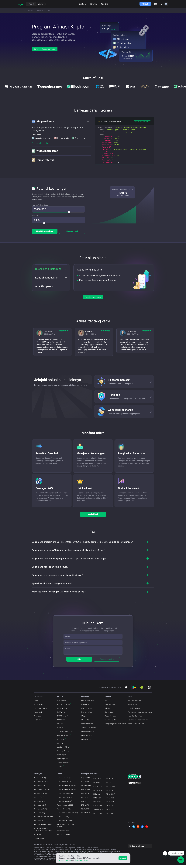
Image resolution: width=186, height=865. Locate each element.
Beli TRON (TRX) (39, 813)
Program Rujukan (87, 708)
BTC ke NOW (110, 802)
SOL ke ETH (109, 778)
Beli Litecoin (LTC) (40, 805)
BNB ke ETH (85, 801)
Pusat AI (60, 727)
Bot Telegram (62, 755)
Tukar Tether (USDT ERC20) (66, 785)
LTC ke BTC (97, 802)
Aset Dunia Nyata (63, 735)
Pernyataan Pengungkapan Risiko (140, 712)
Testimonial (38, 720)
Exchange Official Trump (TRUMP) (65, 825)
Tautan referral (123, 47)
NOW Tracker (61, 716)
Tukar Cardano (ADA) (64, 801)
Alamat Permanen (63, 704)
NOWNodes (85, 739)
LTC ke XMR (97, 782)
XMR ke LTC (97, 794)
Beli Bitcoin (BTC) (40, 778)
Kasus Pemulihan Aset (136, 724)
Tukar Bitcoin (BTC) (64, 778)
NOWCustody (86, 735)
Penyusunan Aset (87, 724)
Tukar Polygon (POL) (64, 809)
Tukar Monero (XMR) (64, 797)
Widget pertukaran (125, 43)
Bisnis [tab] (40, 4)
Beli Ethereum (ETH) (41, 782)
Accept (123, 858)
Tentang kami (38, 700)
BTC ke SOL (109, 813)
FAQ (106, 700)
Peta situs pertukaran (64, 834)
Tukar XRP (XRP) (63, 817)
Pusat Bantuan (110, 716)
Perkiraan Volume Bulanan (40, 205)
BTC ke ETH (85, 805)
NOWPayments (86, 731)
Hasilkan (82, 4)
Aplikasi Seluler (62, 708)
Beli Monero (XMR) (40, 809)
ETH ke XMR (85, 789)
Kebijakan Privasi (134, 708)
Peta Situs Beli (39, 838)
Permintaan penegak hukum (138, 720)
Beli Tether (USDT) (40, 785)
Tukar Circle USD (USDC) (65, 793)
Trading (60, 766)
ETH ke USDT (110, 794)
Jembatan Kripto (63, 747)
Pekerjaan (37, 716)
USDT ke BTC (85, 813)
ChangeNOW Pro (63, 700)
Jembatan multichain (88, 727)
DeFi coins (60, 743)
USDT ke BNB (110, 786)
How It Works (110, 704)
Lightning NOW (62, 759)
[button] (61, 121)
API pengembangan (88, 700)
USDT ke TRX (97, 778)
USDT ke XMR (86, 785)
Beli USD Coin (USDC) (41, 793)
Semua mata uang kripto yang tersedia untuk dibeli (43, 829)
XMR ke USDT (98, 809)
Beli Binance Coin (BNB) (42, 789)
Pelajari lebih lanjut (40, 143)
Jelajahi (104, 4)
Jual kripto (37, 834)
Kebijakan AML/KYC (135, 700)
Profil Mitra (85, 704)
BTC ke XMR (85, 778)
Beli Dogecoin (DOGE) (41, 801)
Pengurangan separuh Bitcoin (115, 724)
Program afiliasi (86, 712)
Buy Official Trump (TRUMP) (43, 824)
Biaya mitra (35, 216)
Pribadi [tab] (31, 4)
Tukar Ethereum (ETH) (65, 782)
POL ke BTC (110, 809)
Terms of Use (132, 704)
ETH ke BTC (85, 793)
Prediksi (60, 724)
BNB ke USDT (98, 813)
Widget (83, 716)
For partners (28, 10)
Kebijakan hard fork (135, 716)
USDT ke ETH (110, 782)
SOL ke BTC (85, 809)
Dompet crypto (63, 138)
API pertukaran (123, 39)
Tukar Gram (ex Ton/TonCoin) (67, 813)
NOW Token (61, 720)
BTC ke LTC (109, 790)
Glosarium (108, 708)
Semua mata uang (63, 830)
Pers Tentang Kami (40, 708)
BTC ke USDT (85, 782)
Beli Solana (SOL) (40, 820)
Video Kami (38, 712)
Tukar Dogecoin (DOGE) (65, 805)
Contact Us (109, 712)
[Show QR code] (149, 687)
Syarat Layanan (65, 860)
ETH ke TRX (110, 806)
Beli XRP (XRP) (39, 797)
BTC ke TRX (110, 798)
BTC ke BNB (97, 806)
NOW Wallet (61, 712)
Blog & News (38, 704)
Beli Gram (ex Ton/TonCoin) (43, 817)
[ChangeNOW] (20, 4)
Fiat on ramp (80, 138)
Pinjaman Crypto (63, 751)
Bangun (93, 4)
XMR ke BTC (85, 797)
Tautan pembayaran (64, 762)
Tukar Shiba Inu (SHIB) (65, 820)
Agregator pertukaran (43, 138)
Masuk (145, 4)
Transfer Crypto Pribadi (65, 731)
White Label (85, 720)
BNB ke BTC (97, 790)
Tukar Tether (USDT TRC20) (66, 789)
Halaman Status (110, 720)
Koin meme (61, 739)
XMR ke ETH (97, 798)
